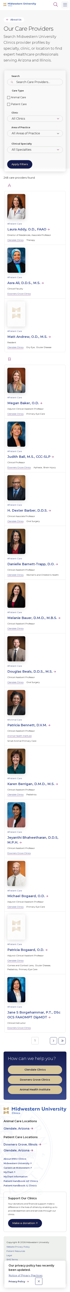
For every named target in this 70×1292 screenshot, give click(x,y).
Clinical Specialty (21, 143)
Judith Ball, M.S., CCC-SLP (28, 457)
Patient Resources (15, 1251)
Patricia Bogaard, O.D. (25, 950)
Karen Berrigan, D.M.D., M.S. (31, 784)
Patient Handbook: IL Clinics (20, 1185)
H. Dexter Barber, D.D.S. (27, 510)
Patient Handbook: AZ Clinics (21, 1181)
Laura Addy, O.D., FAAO (26, 229)
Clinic (14, 112)
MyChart (8, 1172)
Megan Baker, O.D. (23, 403)
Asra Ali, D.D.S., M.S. (23, 283)
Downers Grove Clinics (19, 293)
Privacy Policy (17, 1281)
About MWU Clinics (15, 1159)
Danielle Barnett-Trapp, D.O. (31, 564)
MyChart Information (15, 1176)
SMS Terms (12, 1259)
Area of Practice (20, 127)
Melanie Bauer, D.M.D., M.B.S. (32, 618)
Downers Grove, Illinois (21, 1144)
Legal (9, 1255)
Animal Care (18, 97)
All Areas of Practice (26, 133)
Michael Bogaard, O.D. (26, 896)
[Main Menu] (65, 4)
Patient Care (19, 104)
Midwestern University (16, 1163)
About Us (15, 19)
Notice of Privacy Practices (25, 1275)
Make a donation (23, 1223)
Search (15, 76)
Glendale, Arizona (16, 1128)
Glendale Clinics (15, 240)
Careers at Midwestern (17, 1167)
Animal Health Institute (19, 735)
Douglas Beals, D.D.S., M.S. (30, 672)
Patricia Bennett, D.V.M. (27, 725)
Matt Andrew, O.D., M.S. (27, 337)
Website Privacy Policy (18, 1246)
